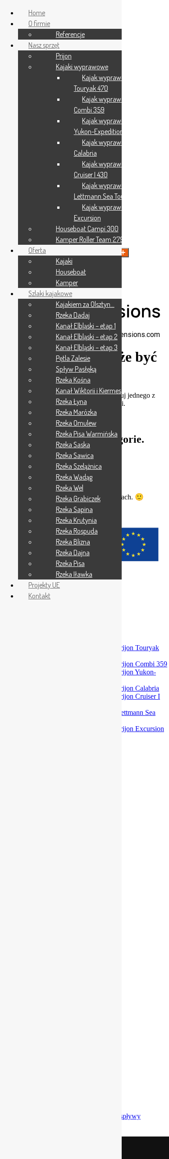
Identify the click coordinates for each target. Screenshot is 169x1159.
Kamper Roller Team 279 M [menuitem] (93, 239)
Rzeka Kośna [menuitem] (73, 379)
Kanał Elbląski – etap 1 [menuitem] (86, 325)
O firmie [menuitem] (39, 23)
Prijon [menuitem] (64, 55)
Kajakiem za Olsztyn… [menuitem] (85, 304)
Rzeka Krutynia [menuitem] (76, 520)
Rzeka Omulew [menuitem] (76, 422)
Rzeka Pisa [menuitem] (70, 563)
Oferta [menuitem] (37, 250)
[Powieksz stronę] (123, 252)
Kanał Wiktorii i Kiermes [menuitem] (88, 390)
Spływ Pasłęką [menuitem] (76, 368)
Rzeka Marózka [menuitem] (76, 412)
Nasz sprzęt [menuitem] (43, 44)
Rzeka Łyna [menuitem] (71, 401)
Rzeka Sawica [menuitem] (75, 455)
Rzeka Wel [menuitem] (69, 487)
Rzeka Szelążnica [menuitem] (79, 466)
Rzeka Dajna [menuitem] (73, 552)
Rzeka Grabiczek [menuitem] (78, 498)
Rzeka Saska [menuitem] (73, 444)
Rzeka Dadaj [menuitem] (73, 314)
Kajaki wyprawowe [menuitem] (82, 66)
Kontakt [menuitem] (39, 595)
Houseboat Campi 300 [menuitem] (87, 228)
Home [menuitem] (36, 12)
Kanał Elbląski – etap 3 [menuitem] (87, 347)
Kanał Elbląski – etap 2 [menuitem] (87, 336)
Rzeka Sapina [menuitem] (74, 509)
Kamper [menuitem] (67, 282)
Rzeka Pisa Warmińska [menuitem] (87, 433)
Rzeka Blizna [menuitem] (73, 541)
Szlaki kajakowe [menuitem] (50, 293)
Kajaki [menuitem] (64, 260)
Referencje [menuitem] (70, 34)
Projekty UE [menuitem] (44, 584)
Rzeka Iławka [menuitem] (74, 574)
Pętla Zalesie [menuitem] (73, 358)
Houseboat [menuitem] (71, 271)
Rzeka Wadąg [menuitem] (74, 476)
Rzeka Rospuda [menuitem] (77, 530)
